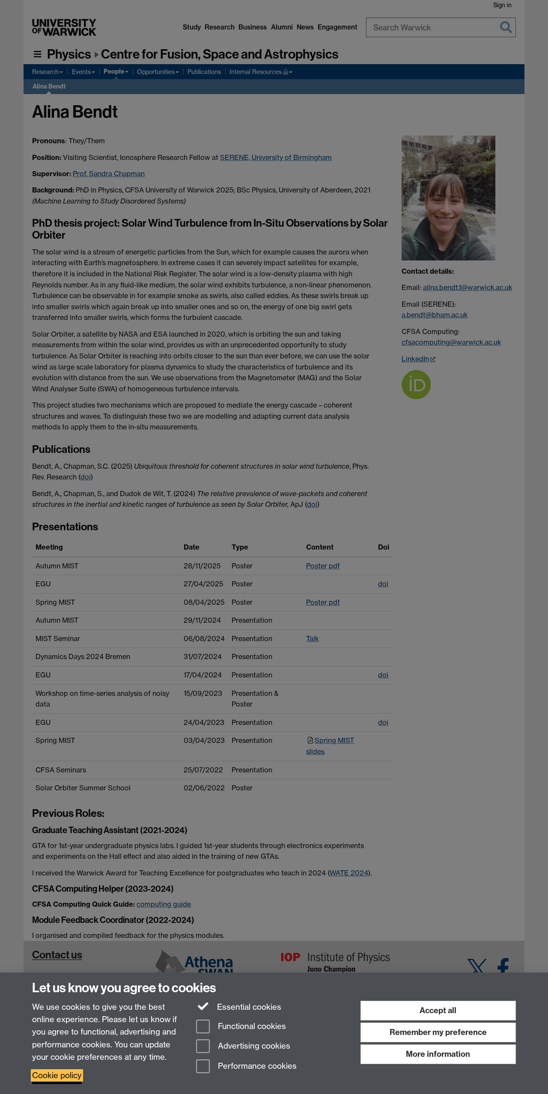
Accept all (438, 1010)
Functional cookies (251, 1026)
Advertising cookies (253, 1046)
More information (438, 1054)
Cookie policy (57, 1075)
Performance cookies (256, 1066)
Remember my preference (438, 1032)
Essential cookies (248, 1007)
